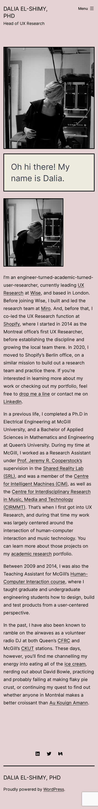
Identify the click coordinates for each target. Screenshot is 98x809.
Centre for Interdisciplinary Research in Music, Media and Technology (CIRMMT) (47, 499)
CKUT (27, 648)
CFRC (64, 640)
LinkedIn (12, 401)
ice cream (74, 664)
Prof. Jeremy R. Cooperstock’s (49, 460)
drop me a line (34, 394)
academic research (31, 554)
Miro (46, 308)
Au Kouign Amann (68, 703)
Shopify (11, 324)
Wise (35, 293)
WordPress (53, 789)
